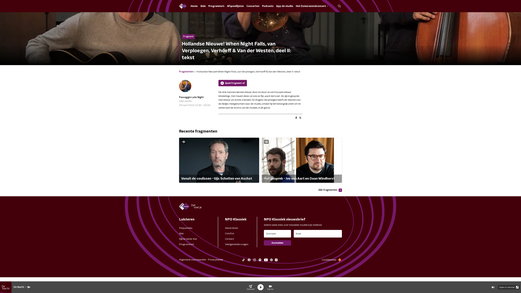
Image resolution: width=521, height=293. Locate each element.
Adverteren (231, 228)
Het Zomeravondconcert (311, 6)
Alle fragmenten (327, 190)
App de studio (284, 6)
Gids (203, 6)
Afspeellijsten (235, 6)
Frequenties (185, 228)
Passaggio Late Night (191, 97)
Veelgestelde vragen (236, 244)
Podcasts (267, 6)
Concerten (253, 6)
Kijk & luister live (188, 239)
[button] (250, 287)
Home (194, 6)
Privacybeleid (215, 260)
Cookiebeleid (329, 260)
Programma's (216, 6)
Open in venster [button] (507, 287)
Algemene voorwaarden (192, 260)
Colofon (229, 233)
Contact (229, 239)
